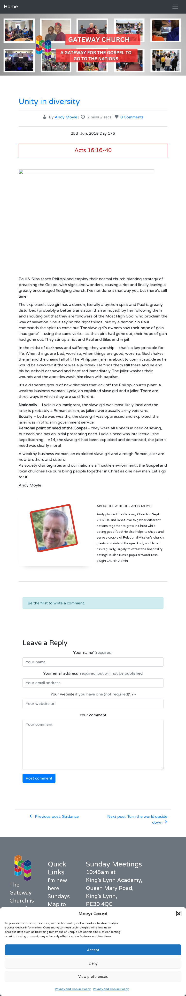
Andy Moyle (66, 117)
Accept (93, 950)
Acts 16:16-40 (93, 150)
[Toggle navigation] (175, 7)
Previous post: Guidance (56, 816)
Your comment (92, 715)
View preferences (93, 976)
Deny (93, 963)
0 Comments (132, 117)
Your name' (93, 652)
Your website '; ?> (93, 694)
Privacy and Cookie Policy (73, 989)
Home (11, 7)
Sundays (59, 896)
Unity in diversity (49, 101)
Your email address (93, 673)
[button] (178, 913)
